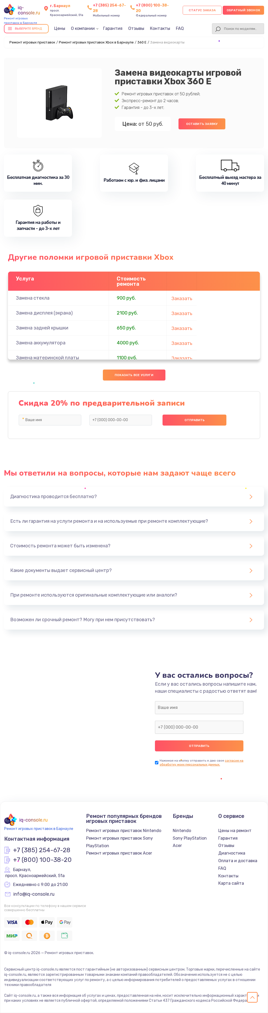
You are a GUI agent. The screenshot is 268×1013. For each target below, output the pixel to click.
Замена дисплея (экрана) (44, 313)
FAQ (180, 28)
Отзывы (136, 28)
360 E (142, 42)
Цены (59, 28)
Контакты (160, 28)
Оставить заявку (202, 124)
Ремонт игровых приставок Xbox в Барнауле (96, 42)
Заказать (181, 298)
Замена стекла (32, 298)
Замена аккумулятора (40, 343)
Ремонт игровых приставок (32, 42)
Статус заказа (202, 10)
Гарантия (112, 28)
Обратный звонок (243, 10)
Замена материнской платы (47, 358)
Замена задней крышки (42, 328)
